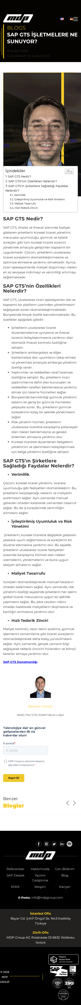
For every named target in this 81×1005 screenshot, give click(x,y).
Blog (64, 875)
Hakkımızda (40, 869)
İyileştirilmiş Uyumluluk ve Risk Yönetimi (40, 199)
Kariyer (64, 887)
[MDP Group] (18, 19)
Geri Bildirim (65, 869)
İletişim (40, 887)
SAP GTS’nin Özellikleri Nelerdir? (32, 181)
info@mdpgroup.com (47, 897)
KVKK (15, 887)
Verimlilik (19, 195)
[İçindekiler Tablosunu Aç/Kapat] (69, 171)
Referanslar (15, 869)
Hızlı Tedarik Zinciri (26, 207)
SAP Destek (15, 875)
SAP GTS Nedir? (19, 176)
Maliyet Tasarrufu (25, 203)
